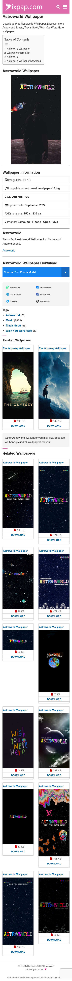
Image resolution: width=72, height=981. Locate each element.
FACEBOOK (44, 294)
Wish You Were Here (19, 331)
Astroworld (12, 56)
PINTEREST (44, 301)
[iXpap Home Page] (23, 6)
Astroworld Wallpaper (18, 48)
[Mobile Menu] (65, 6)
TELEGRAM (15, 294)
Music (10, 320)
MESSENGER (45, 287)
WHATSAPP (14, 287)
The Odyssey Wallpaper (16, 348)
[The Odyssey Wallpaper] (18, 385)
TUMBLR (13, 301)
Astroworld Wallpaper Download (24, 60)
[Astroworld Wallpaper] (36, 119)
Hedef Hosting (26, 977)
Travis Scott (14, 325)
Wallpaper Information (18, 52)
